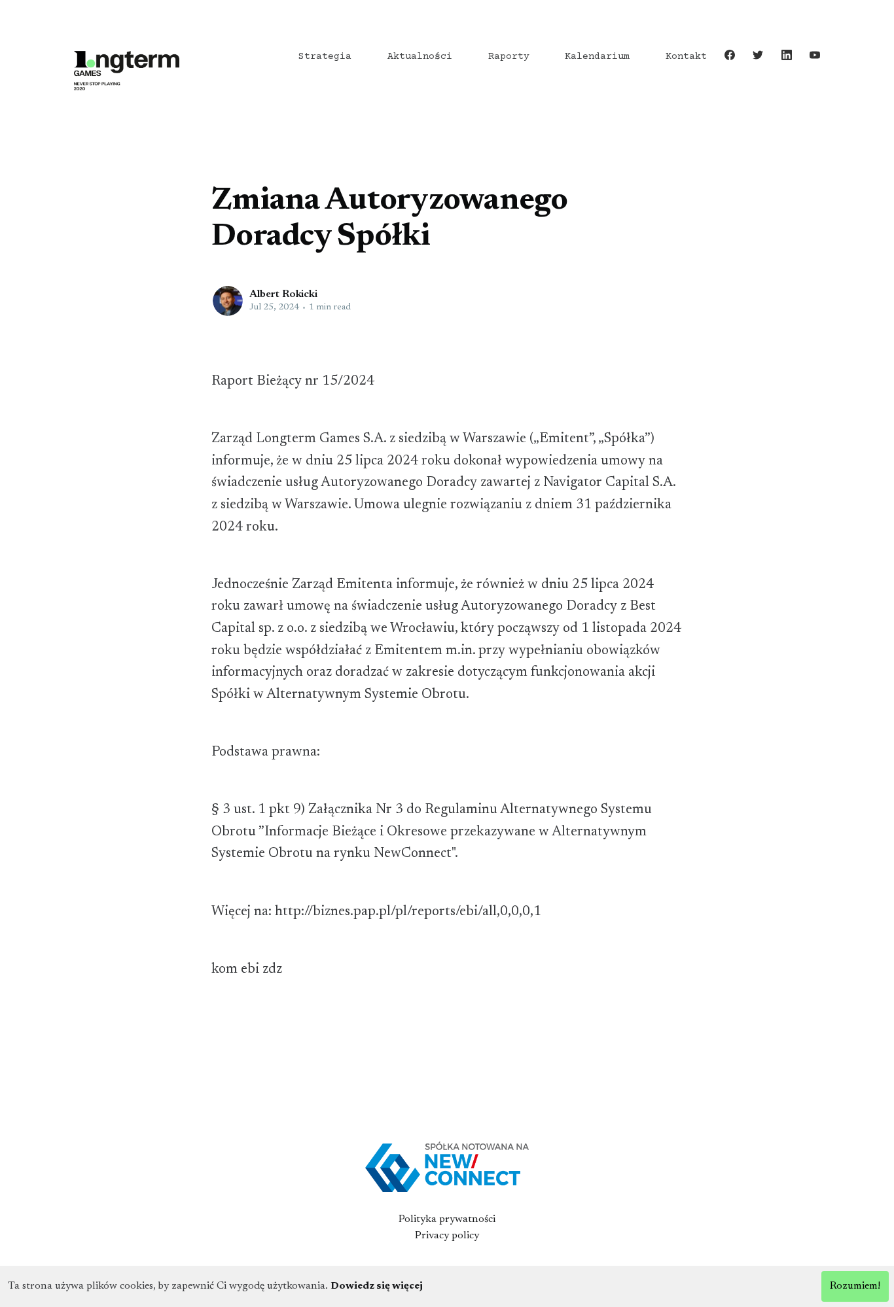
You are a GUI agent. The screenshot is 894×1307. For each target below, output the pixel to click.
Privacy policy (447, 1235)
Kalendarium (597, 56)
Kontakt (686, 56)
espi (221, 174)
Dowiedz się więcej (377, 1286)
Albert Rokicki (283, 294)
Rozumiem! (855, 1286)
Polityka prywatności (447, 1219)
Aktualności (419, 56)
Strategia (324, 56)
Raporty (508, 56)
